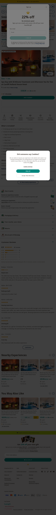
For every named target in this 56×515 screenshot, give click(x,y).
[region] (28, 165)
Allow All (28, 171)
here (31, 162)
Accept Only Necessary (28, 175)
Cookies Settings (28, 166)
